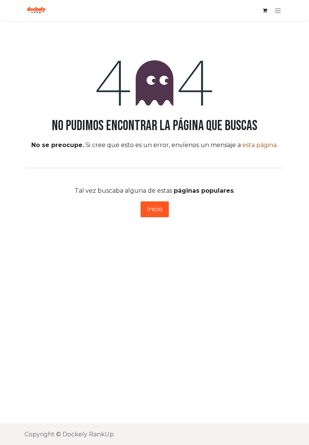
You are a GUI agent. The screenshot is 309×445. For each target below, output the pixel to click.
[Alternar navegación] (278, 10)
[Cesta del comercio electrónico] (265, 10)
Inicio (154, 209)
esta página (259, 145)
